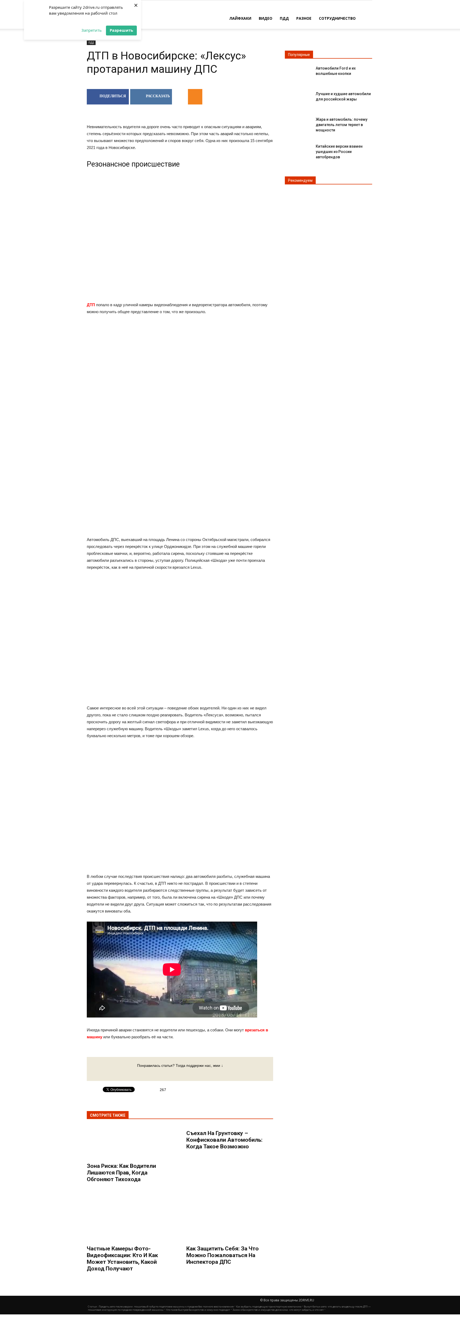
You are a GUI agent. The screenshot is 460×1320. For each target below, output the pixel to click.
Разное (303, 18)
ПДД (284, 18)
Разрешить (121, 30)
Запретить (91, 30)
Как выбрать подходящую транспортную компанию (268, 1306)
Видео (265, 18)
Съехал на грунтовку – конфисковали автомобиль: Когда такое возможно (224, 1140)
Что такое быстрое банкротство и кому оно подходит (198, 1309)
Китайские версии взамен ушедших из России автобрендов (339, 151)
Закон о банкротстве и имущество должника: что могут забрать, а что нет (278, 1309)
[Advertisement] (180, 362)
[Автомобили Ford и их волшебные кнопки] (298, 73)
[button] (365, 17)
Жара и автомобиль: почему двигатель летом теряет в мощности (341, 124)
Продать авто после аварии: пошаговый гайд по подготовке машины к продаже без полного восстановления (166, 1306)
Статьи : (93, 1306)
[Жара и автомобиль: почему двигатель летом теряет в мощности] (298, 124)
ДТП (91, 304)
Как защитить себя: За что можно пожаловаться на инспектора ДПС (222, 1255)
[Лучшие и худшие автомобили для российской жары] (298, 98)
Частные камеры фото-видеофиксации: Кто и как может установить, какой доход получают (122, 1258)
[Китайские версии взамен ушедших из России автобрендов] (298, 151)
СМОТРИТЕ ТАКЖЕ (107, 1115)
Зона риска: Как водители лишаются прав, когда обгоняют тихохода (121, 1172)
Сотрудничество (337, 18)
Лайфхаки (240, 18)
